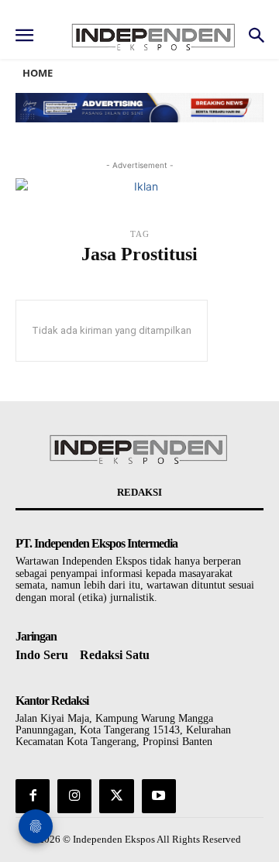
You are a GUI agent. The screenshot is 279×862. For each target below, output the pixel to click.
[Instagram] (74, 796)
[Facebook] (33, 796)
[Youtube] (159, 796)
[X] (116, 796)
